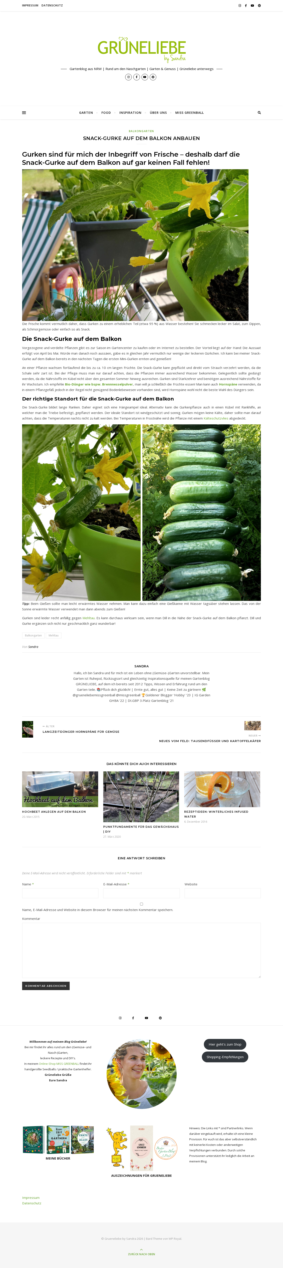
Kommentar (31, 918)
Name (28, 884)
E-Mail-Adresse (116, 884)
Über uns (158, 112)
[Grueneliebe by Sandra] (141, 50)
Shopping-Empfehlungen (225, 1057)
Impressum (30, 5)
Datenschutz (52, 5)
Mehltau (88, 618)
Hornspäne (228, 384)
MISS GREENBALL (189, 112)
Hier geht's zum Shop (225, 1044)
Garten (86, 112)
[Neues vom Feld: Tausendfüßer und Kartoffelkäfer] (252, 725)
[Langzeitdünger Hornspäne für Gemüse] (30, 729)
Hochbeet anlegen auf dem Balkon (54, 811)
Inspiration (130, 112)
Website (191, 884)
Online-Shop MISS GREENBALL (59, 1064)
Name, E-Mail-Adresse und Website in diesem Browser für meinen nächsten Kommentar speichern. (97, 909)
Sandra (33, 647)
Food (106, 112)
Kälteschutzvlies (216, 418)
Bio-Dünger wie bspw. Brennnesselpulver (99, 384)
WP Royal (175, 1239)
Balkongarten (141, 131)
